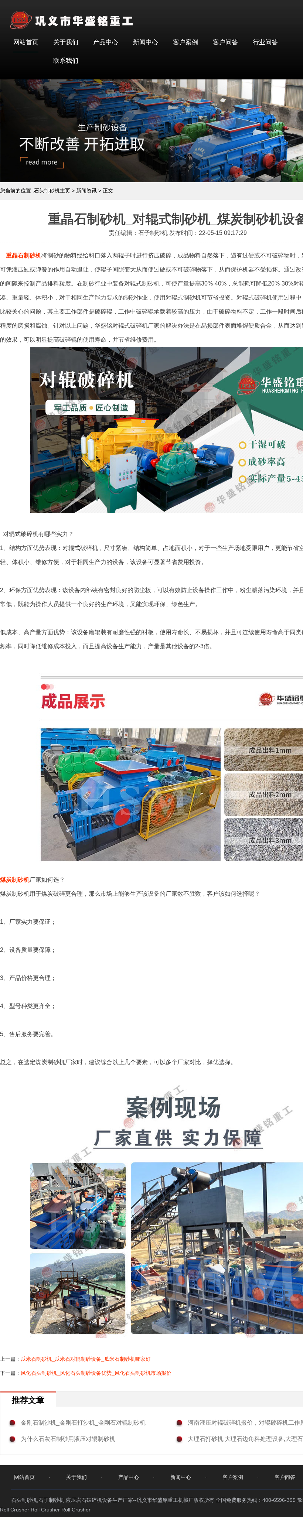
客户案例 (185, 42)
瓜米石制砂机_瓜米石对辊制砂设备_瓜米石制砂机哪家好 (86, 1359)
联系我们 (65, 60)
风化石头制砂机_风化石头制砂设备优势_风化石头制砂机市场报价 (96, 1373)
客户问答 (225, 42)
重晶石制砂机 (23, 255)
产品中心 (105, 42)
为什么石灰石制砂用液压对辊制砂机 (68, 1439)
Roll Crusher (14, 1510)
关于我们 (65, 42)
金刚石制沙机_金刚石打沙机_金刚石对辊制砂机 (83, 1422)
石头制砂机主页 (52, 191)
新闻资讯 (86, 191)
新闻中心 (145, 42)
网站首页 (25, 42)
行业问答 (265, 42)
